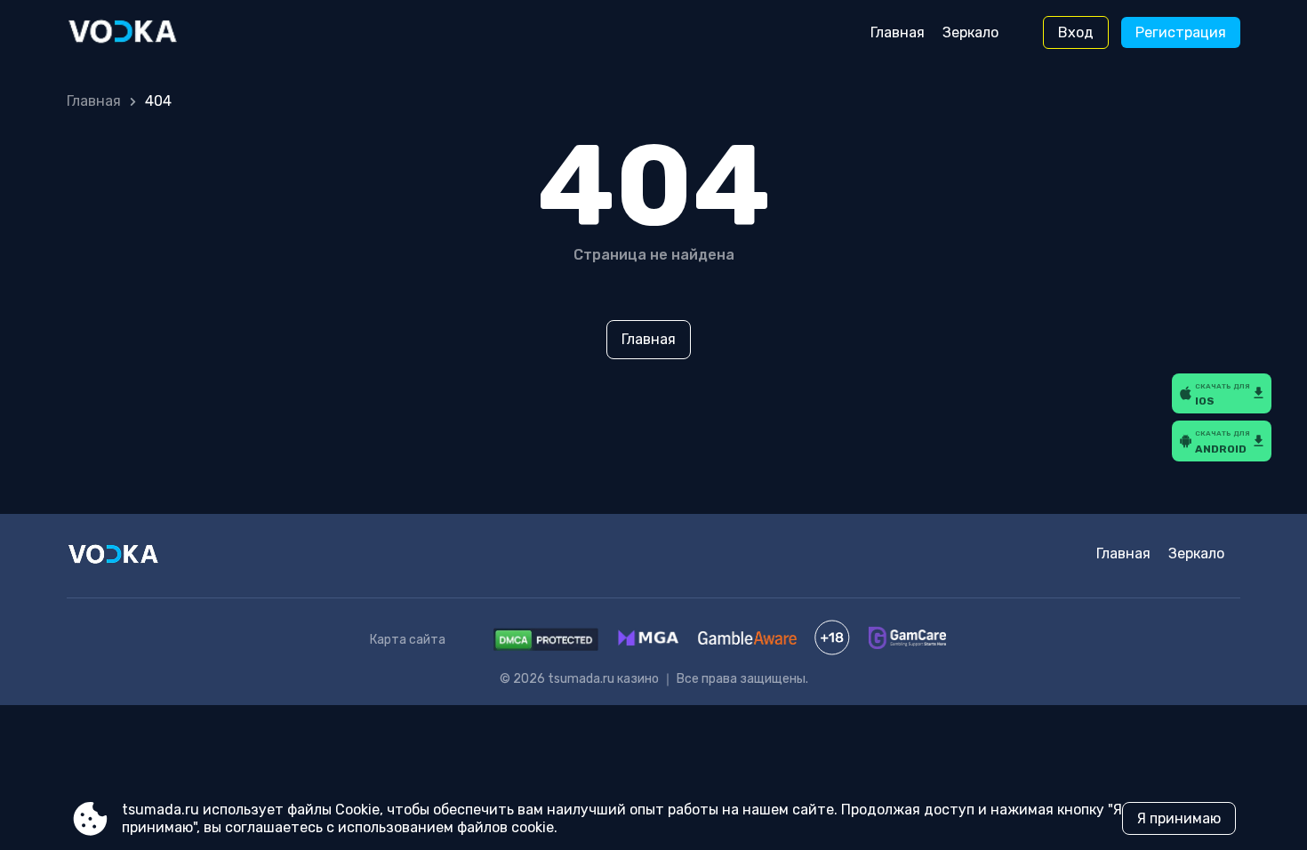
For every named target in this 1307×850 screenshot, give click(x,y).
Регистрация (1180, 32)
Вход (1076, 32)
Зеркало (970, 32)
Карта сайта (407, 639)
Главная (897, 32)
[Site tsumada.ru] (141, 32)
